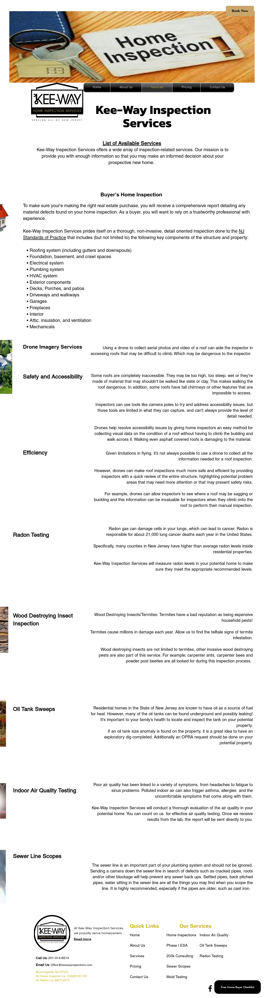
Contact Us (139, 977)
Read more (82, 939)
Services (137, 956)
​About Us (137, 945)
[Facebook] (210, 988)
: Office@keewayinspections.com (64, 965)
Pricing (135, 966)
